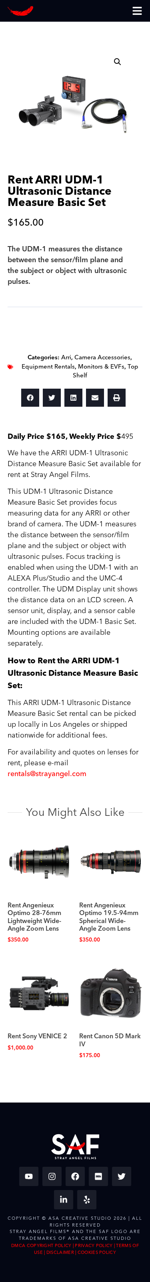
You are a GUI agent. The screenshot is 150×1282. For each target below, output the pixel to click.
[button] (117, 62)
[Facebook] (75, 1176)
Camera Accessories (102, 357)
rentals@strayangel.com (47, 774)
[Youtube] (28, 1176)
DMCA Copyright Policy (41, 1245)
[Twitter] (121, 1176)
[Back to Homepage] (20, 11)
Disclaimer (60, 1252)
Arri (66, 357)
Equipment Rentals (48, 366)
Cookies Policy (97, 1252)
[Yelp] (86, 1199)
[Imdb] (98, 1176)
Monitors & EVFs (101, 366)
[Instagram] (52, 1176)
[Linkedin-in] (63, 1199)
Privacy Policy (93, 1245)
